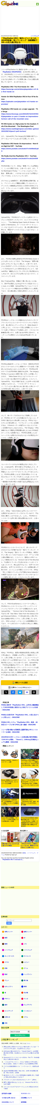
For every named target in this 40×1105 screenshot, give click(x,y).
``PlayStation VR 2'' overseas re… (12, 859)
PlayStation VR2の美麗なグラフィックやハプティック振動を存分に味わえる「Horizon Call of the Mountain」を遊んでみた (30, 764)
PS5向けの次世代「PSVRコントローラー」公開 (9, 761)
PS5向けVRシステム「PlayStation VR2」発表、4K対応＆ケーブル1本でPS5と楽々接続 (30, 802)
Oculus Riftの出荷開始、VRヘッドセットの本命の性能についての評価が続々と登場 (10, 819)
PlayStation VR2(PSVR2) (12, 72)
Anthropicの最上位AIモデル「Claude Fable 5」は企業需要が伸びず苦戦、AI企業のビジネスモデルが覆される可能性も (21, 1053)
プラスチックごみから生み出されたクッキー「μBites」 (20, 1079)
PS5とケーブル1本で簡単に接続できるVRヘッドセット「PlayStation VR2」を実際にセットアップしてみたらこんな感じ (30, 783)
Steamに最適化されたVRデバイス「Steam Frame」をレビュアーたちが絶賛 (9, 781)
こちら (28, 1043)
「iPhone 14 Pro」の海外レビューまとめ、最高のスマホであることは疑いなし (29, 845)
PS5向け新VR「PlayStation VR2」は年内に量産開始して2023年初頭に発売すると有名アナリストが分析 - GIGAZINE (20, 707)
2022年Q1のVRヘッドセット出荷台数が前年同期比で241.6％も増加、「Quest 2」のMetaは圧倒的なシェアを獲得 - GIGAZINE (20, 739)
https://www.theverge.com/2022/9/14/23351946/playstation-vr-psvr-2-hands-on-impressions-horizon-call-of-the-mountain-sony (20, 116)
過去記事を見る (20, 1035)
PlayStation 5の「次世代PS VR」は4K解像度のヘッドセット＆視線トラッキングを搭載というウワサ (10, 802)
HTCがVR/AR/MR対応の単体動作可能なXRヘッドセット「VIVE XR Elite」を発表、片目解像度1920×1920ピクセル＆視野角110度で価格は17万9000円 (29, 822)
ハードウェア (35, 36)
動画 (24, 853)
